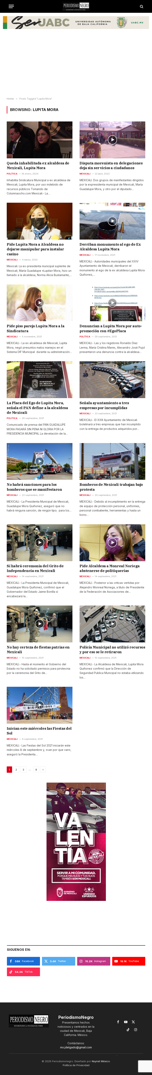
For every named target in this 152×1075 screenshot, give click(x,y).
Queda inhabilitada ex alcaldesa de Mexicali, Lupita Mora (38, 165)
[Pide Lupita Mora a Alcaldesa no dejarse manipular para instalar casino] (39, 221)
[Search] (141, 6)
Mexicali (85, 173)
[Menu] (11, 6)
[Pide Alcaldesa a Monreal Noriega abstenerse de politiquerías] (112, 542)
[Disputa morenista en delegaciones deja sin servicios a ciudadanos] (112, 139)
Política (12, 173)
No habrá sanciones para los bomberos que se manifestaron (34, 487)
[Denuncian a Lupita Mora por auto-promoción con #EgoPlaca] (112, 303)
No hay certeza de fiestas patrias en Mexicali (38, 649)
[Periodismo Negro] (76, 6)
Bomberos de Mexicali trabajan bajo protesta (111, 487)
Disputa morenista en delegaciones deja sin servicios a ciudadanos (111, 165)
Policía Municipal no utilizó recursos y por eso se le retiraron (112, 649)
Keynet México (101, 1061)
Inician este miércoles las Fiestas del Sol (39, 730)
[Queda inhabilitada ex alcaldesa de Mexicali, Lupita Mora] (39, 139)
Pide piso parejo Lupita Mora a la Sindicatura (35, 328)
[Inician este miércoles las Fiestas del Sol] (39, 705)
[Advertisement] (76, 65)
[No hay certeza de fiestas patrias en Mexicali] (39, 624)
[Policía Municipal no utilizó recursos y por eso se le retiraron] (112, 624)
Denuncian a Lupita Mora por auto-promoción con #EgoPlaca (111, 328)
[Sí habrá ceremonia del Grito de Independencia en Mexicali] (39, 542)
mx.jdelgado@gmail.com (76, 1047)
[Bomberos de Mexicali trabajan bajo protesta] (112, 461)
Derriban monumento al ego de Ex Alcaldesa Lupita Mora (110, 246)
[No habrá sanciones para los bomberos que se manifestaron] (39, 461)
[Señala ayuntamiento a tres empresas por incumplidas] (112, 379)
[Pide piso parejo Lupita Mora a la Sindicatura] (39, 303)
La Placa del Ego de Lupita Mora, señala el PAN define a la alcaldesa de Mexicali (37, 408)
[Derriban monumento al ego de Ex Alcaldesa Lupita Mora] (112, 221)
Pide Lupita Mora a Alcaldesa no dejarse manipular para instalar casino (35, 249)
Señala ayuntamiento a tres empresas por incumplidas (104, 405)
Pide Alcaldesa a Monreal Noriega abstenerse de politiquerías (110, 568)
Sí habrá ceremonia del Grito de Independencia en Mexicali (35, 568)
